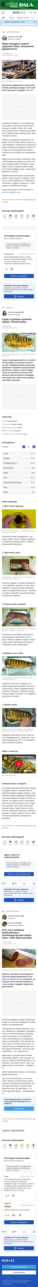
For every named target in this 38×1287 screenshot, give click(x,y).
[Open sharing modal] (24, 883)
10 (33, 1147)
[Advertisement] (19, 106)
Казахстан (6, 1130)
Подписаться (19, 1108)
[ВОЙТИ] (35, 13)
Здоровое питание (23, 17)
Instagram (20, 296)
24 (4, 844)
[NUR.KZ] (19, 12)
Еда (3, 17)
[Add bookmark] (34, 883)
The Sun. (29, 90)
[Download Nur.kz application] (19, 5)
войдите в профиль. (12, 247)
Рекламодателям (19, 1272)
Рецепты (12, 17)
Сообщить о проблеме (19, 1267)
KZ (31, 12)
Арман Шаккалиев (18, 1130)
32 (16, 1147)
